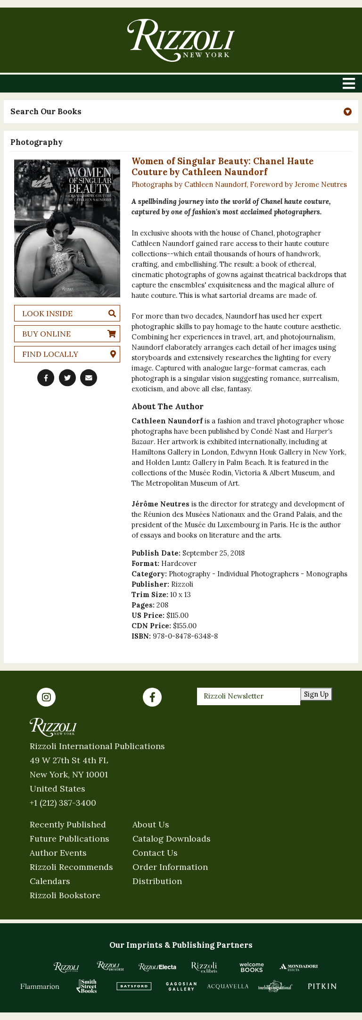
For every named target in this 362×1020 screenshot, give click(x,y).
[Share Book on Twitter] (67, 377)
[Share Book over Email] (88, 377)
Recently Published (68, 824)
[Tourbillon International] (275, 986)
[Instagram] (46, 697)
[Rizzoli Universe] (110, 966)
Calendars (50, 881)
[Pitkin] (322, 986)
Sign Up (316, 694)
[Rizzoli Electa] (157, 967)
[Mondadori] (298, 967)
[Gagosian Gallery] (181, 986)
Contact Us (155, 852)
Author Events (58, 852)
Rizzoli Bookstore (65, 895)
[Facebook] (152, 697)
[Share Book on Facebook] (45, 377)
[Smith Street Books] (86, 986)
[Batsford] (133, 986)
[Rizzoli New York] (180, 40)
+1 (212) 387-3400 (63, 802)
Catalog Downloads (171, 838)
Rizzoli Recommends (71, 866)
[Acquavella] (228, 986)
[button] (181, 112)
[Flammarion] (40, 986)
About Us (150, 824)
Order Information (170, 866)
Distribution (157, 881)
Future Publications (69, 838)
